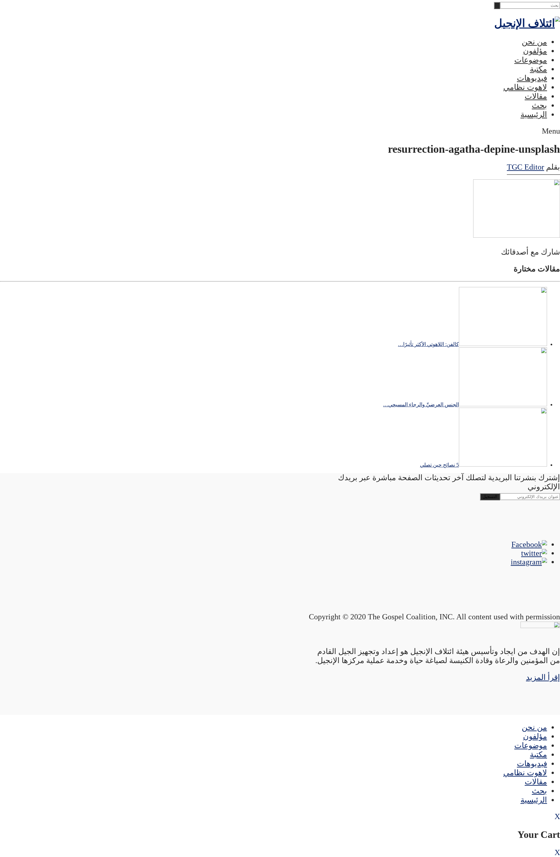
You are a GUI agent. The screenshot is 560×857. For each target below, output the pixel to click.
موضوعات (530, 60)
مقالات (536, 96)
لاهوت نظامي (525, 87)
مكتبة (538, 69)
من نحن (534, 42)
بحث (539, 105)
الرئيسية (533, 114)
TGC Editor (525, 167)
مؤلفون (535, 51)
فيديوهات (532, 78)
